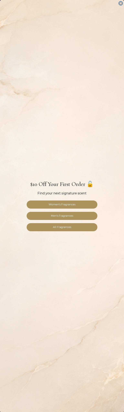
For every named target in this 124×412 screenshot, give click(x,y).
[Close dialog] (121, 3)
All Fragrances (62, 227)
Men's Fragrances (62, 215)
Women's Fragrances (62, 204)
